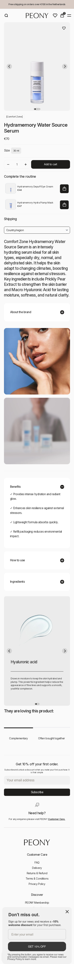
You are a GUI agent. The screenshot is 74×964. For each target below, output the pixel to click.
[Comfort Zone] (14, 116)
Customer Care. (56, 819)
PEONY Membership (37, 902)
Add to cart (50, 164)
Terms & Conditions (37, 878)
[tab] (35, 109)
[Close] (67, 911)
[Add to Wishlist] (63, 28)
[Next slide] (64, 66)
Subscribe (37, 792)
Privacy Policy (37, 883)
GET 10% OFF (37, 946)
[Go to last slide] (9, 66)
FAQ (37, 862)
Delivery (37, 867)
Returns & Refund (37, 873)
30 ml (16, 150)
